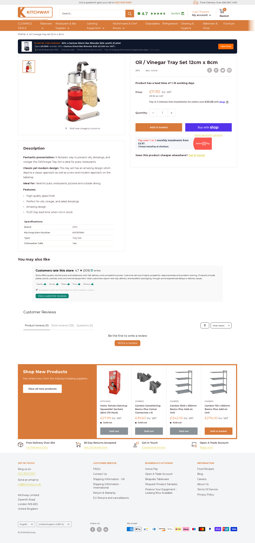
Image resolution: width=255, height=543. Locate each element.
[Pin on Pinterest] (216, 70)
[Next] (236, 401)
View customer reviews (52, 296)
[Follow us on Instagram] (99, 529)
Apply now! (206, 447)
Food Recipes (205, 468)
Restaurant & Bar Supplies (66, 26)
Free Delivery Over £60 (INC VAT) (218, 2)
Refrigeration (170, 23)
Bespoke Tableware (157, 479)
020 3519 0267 (123, 2)
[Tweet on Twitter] (222, 70)
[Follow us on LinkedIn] (105, 529)
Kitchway (105, 401)
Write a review (127, 343)
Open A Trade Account (159, 474)
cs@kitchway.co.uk (29, 484)
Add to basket (159, 127)
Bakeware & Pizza (210, 26)
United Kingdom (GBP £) (51, 524)
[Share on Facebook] (209, 70)
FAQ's (96, 468)
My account (200, 15)
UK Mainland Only (37, 447)
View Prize (226, 46)
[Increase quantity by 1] (171, 113)
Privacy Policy (205, 494)
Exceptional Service (153, 447)
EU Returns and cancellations (111, 497)
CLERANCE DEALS (25, 26)
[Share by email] (229, 70)
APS (137, 70)
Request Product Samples (161, 484)
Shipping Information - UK (109, 479)
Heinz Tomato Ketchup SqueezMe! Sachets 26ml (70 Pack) (113, 409)
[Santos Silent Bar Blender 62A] (27, 46)
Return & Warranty (104, 492)
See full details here (96, 447)
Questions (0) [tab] (84, 325)
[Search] (129, 13)
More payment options (208, 135)
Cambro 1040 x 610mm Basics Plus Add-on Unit (183, 409)
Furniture (229, 23)
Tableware (46, 23)
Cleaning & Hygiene (187, 26)
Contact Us (100, 474)
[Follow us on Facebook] (92, 529)
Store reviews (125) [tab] (62, 325)
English (23, 524)
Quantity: (141, 112)
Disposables (152, 23)
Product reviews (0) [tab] (37, 325)
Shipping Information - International (106, 486)
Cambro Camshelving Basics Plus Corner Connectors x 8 (147, 409)
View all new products (42, 388)
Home (22, 34)
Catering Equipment (94, 26)
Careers (201, 479)
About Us (203, 484)
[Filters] (205, 325)
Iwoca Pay (151, 468)
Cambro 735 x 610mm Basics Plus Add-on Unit (217, 409)
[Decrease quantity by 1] (153, 113)
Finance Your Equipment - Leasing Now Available (161, 491)
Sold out (114, 431)
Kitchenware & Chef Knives (125, 26)
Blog (200, 474)
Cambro (139, 401)
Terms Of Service (207, 489)
